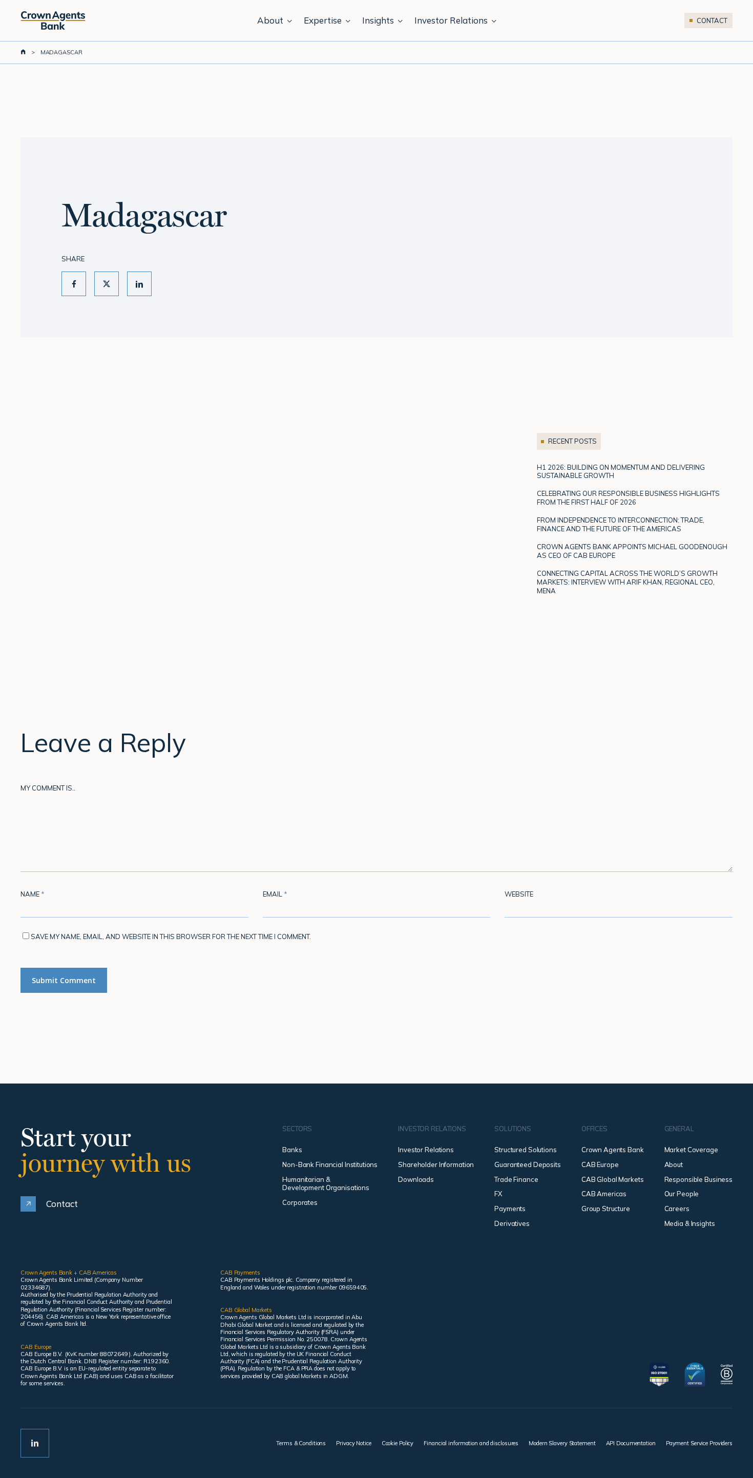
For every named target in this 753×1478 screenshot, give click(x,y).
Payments (510, 1208)
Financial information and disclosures (471, 1443)
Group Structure (605, 1208)
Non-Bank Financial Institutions (330, 1164)
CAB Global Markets (612, 1179)
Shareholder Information (436, 1164)
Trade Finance (516, 1179)
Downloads (416, 1179)
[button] (49, 1204)
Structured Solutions (525, 1150)
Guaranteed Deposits (527, 1164)
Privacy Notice (353, 1443)
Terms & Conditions (301, 1443)
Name (32, 894)
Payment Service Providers (699, 1443)
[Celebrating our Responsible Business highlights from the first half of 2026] (635, 498)
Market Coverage (691, 1150)
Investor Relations (426, 1150)
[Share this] (73, 284)
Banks (292, 1150)
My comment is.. (47, 788)
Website (519, 894)
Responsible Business (698, 1179)
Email (275, 894)
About (673, 1164)
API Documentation (631, 1443)
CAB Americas (603, 1194)
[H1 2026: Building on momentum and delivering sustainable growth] (635, 472)
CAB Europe (600, 1164)
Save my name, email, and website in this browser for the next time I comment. (171, 936)
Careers (676, 1208)
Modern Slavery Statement (562, 1443)
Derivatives (512, 1223)
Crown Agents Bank (612, 1150)
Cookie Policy (398, 1443)
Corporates (300, 1202)
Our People (681, 1194)
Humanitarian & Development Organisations (325, 1183)
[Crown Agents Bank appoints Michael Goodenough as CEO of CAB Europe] (635, 551)
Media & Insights (689, 1223)
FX (498, 1194)
